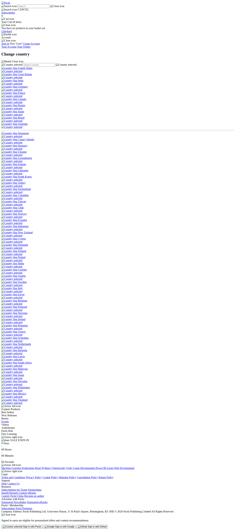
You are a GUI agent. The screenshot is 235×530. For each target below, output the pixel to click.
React (38, 468)
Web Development (124, 468)
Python (46, 468)
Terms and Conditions (13, 477)
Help (4, 483)
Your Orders (23, 46)
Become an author (34, 496)
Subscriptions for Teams (14, 489)
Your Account (9, 46)
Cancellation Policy (87, 477)
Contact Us (13, 483)
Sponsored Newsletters (13, 502)
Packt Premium (24, 508)
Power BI (101, 468)
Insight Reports (10, 492)
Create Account (31, 43)
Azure (110, 468)
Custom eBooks (27, 492)
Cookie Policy (50, 477)
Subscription (8, 12)
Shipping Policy (67, 477)
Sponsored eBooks (37, 502)
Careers (5, 496)
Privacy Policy (34, 477)
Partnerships (34, 489)
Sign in (5, 43)
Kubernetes (28, 468)
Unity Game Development (81, 468)
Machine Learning (11, 468)
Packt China (17, 496)
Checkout (6, 31)
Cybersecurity (58, 468)
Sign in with (31, 526)
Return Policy (106, 477)
